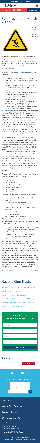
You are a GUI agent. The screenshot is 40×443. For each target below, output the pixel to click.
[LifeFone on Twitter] (12, 373)
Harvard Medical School (10, 111)
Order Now (33, 10)
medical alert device (28, 243)
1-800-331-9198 (14, 10)
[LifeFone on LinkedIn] (28, 373)
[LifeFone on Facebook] (17, 373)
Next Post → (34, 270)
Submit (19, 347)
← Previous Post (7, 270)
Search (28, 363)
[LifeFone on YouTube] (22, 373)
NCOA (33, 147)
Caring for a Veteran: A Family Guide (14, 295)
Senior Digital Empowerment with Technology (18, 302)
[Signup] (30, 391)
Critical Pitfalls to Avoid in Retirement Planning (18, 299)
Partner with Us (12, 418)
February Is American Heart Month (14, 306)
